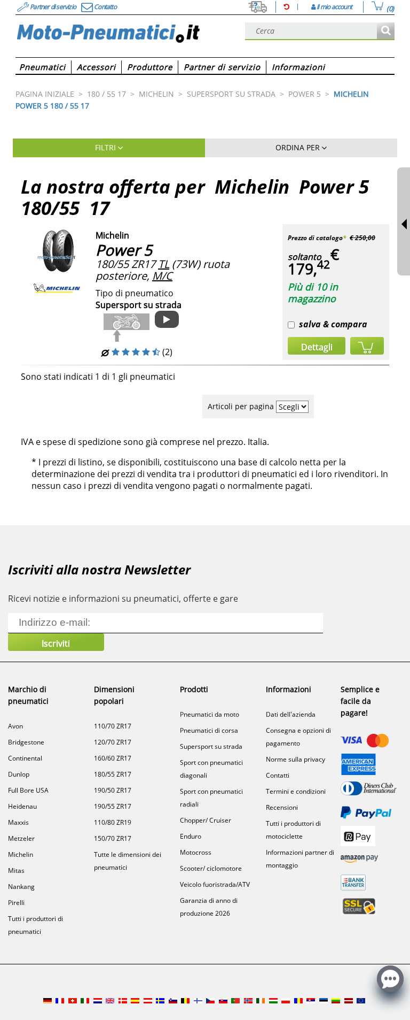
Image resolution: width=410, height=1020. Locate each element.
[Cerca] (386, 31)
